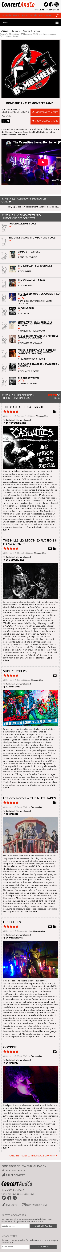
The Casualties (26, 285)
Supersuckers (26, 313)
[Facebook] (3, 121)
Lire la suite (30, 912)
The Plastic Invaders (29, 371)
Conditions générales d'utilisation (23, 1166)
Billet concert (15, 1175)
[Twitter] (8, 121)
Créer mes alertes (43, 1226)
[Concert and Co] (30, 3)
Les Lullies (12, 922)
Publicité (11, 1205)
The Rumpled (26, 271)
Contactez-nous (36, 1205)
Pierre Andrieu (42, 416)
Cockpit (10, 1047)
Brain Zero (25, 331)
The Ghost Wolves (28, 384)
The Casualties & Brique (23, 407)
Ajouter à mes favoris (47, 121)
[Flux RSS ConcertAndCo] (15, 1198)
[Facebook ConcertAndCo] (9, 1198)
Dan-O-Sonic (26, 301)
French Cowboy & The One (32, 359)
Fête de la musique (13, 1171)
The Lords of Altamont (31, 343)
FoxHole (33, 257)
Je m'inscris (43, 1247)
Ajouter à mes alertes (47, 112)
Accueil (4, 31)
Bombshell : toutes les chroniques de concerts (32, 1156)
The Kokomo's (38, 331)
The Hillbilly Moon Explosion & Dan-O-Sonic (30, 542)
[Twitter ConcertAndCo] (4, 1198)
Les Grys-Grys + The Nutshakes (29, 798)
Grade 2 (23, 257)
